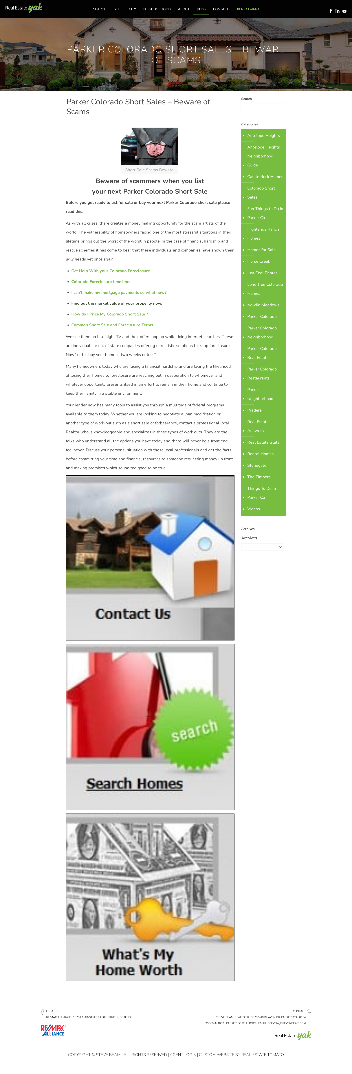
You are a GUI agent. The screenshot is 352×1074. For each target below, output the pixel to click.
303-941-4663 (214, 1023)
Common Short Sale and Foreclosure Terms (112, 325)
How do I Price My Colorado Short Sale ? (109, 314)
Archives (249, 538)
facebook (330, 11)
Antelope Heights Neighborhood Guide (263, 156)
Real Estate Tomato (262, 1055)
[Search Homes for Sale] (150, 809)
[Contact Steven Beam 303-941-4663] (150, 639)
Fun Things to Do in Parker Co (265, 213)
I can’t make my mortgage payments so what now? (118, 292)
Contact (299, 1011)
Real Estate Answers (258, 426)
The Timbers (259, 477)
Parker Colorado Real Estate (262, 353)
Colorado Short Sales (261, 193)
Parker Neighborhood (260, 394)
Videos (253, 509)
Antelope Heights (263, 135)
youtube (345, 11)
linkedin (338, 11)
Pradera (254, 410)
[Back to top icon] (334, 1066)
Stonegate (256, 465)
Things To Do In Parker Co (261, 493)
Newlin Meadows (263, 305)
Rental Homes (260, 454)
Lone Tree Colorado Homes (265, 289)
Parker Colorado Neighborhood (262, 332)
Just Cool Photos (262, 273)
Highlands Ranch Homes (263, 234)
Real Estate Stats (263, 442)
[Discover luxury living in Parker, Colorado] (24, 8)
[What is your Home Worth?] (150, 980)
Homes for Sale (261, 250)
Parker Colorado (262, 316)
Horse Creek (258, 261)
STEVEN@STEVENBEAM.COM (287, 1023)
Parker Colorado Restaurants (262, 373)
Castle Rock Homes (265, 176)
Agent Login (183, 1055)
